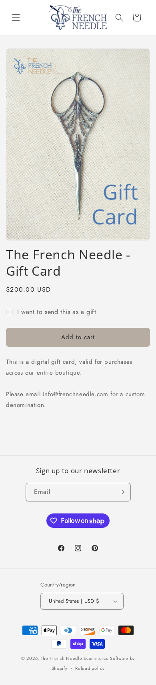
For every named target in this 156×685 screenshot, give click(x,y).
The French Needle (61, 658)
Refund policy (89, 668)
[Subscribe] (121, 492)
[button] (16, 17)
